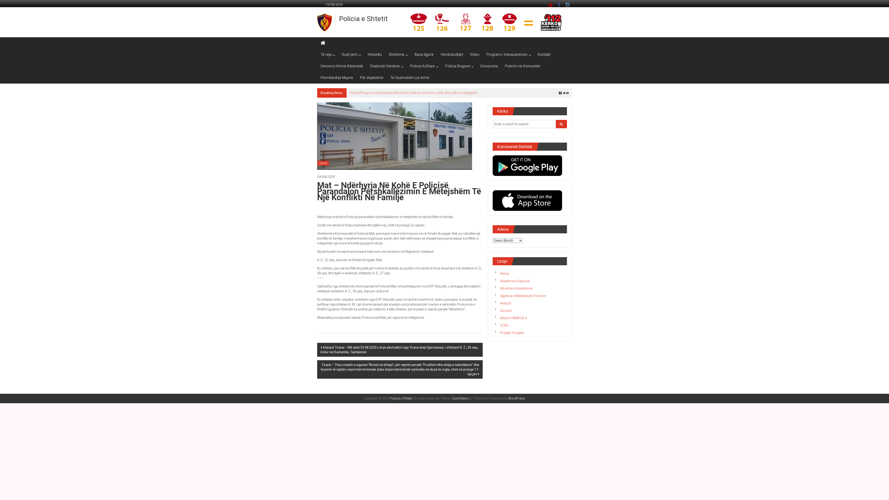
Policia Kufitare (422, 66)
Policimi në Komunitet (522, 66)
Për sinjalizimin (371, 77)
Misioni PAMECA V (513, 318)
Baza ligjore (424, 54)
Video (474, 54)
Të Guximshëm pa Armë (409, 77)
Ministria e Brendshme (516, 288)
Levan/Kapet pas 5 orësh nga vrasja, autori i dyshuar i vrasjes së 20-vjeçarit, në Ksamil (412, 93)
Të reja (326, 54)
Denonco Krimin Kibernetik (342, 66)
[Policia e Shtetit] (323, 43)
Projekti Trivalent (512, 333)
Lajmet (323, 163)
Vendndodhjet (452, 54)
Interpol (505, 303)
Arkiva (504, 273)
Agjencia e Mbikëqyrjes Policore (523, 296)
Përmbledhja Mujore (337, 77)
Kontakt (544, 54)
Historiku (375, 54)
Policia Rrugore (457, 66)
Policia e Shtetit (363, 19)
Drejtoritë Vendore (385, 66)
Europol (506, 310)
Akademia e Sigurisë (514, 281)
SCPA (504, 325)
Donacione (489, 66)
